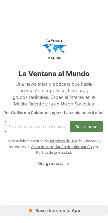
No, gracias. (50, 163)
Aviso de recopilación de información (61, 146)
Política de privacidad (53, 152)
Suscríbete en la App (58, 210)
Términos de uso (63, 140)
